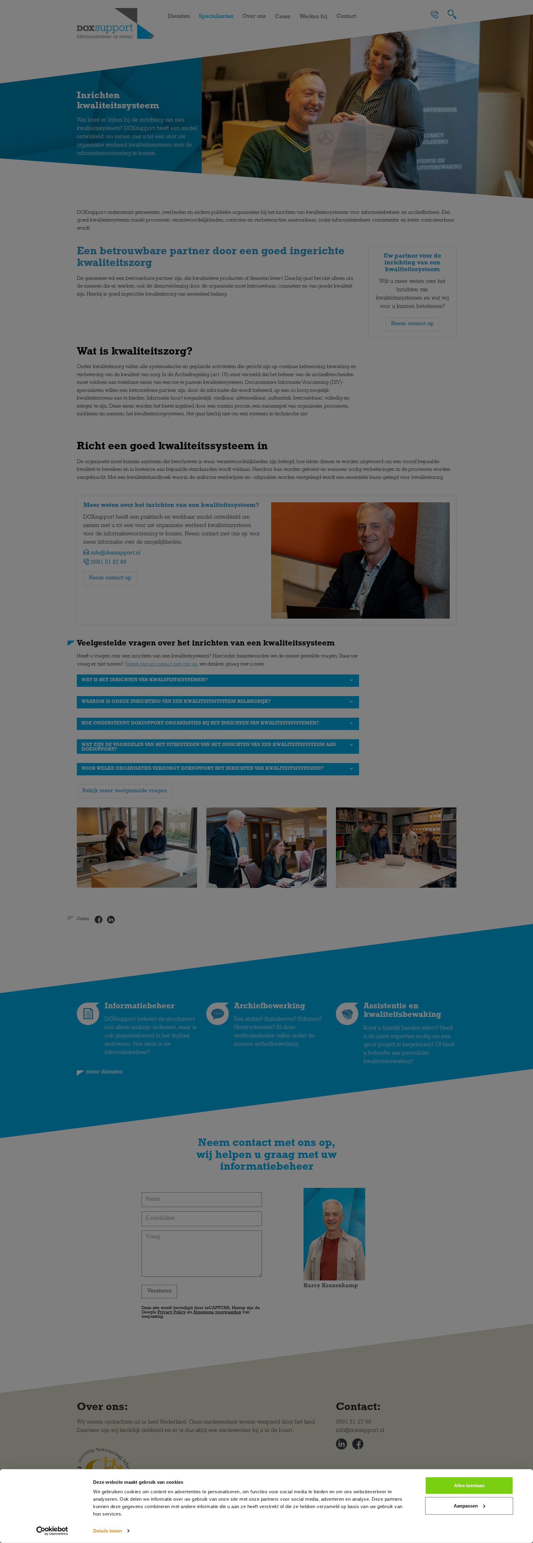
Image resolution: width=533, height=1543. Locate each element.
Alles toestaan (469, 1485)
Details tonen (107, 1530)
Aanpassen (466, 1505)
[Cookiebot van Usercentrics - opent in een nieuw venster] (52, 1531)
